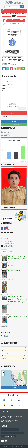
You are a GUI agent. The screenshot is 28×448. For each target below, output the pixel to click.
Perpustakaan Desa (7, 241)
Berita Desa (5, 237)
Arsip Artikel (8, 246)
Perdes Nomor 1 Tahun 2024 (9, 64)
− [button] (3, 375)
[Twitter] (7, 68)
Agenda (5, 326)
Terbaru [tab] (5, 251)
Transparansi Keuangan (8, 243)
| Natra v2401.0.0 (21, 446)
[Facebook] (4, 68)
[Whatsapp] (23, 68)
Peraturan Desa (10, 24)
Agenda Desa (5, 238)
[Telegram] (15, 68)
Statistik (6, 135)
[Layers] (25, 372)
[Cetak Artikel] (19, 68)
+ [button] (3, 373)
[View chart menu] (25, 140)
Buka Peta (14, 387)
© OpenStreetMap (18, 385)
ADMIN (14, 121)
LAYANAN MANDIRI (14, 124)
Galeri (5, 336)
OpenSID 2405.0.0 (14, 446)
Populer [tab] (11, 251)
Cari (22, 7)
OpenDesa (6, 446)
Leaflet (13, 385)
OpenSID (24, 385)
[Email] (11, 68)
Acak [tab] (16, 251)
